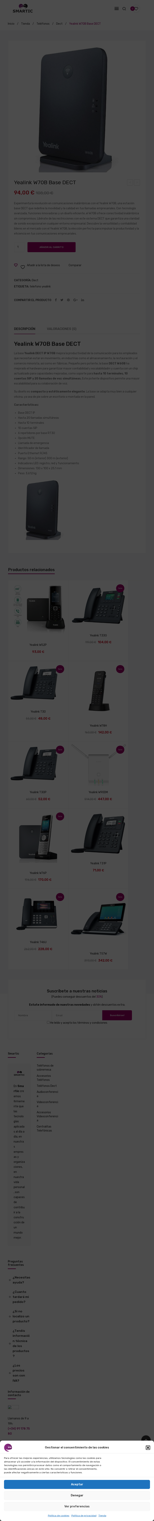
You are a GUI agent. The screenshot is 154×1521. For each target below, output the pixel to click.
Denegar (77, 1495)
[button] (148, 1448)
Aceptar (77, 1484)
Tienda (102, 1515)
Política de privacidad (83, 1515)
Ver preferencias (77, 1506)
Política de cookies (58, 1515)
